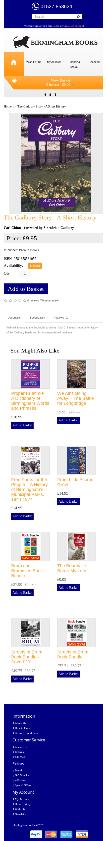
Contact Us (21, 746)
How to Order (23, 728)
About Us (20, 723)
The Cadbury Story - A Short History (41, 106)
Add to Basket (26, 288)
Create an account (73, 25)
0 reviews (33, 300)
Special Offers (23, 785)
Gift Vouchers (23, 775)
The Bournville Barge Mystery (71, 568)
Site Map (20, 756)
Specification (37, 317)
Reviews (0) (61, 317)
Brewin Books (29, 250)
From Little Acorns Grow (75, 482)
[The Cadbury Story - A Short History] (56, 163)
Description (14, 317)
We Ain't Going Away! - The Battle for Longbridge (75, 398)
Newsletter (21, 814)
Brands (19, 770)
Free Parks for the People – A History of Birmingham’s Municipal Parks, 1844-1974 (29, 489)
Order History (23, 804)
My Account (22, 799)
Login (56, 25)
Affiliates (20, 780)
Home (8, 106)
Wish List (20, 809)
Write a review (49, 300)
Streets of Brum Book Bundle (72, 654)
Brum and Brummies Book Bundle (27, 570)
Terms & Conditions (26, 733)
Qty (7, 273)
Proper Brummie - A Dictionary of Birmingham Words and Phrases (30, 400)
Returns (19, 751)
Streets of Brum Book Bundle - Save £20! (26, 657)
